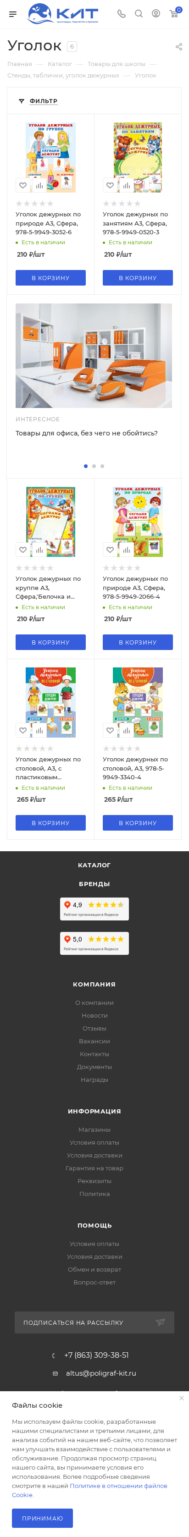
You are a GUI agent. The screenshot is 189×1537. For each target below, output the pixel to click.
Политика (94, 1193)
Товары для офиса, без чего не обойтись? (87, 433)
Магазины (94, 1129)
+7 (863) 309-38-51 (96, 1355)
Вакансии (94, 1041)
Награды (94, 1079)
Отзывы (94, 1028)
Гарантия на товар (94, 1168)
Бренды (94, 883)
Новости (95, 1015)
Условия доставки (94, 1155)
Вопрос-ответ (94, 1282)
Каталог (94, 865)
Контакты (94, 1054)
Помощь (95, 1225)
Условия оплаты (94, 1142)
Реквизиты (94, 1180)
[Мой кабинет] (156, 14)
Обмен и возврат (94, 1269)
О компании (94, 1002)
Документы (94, 1066)
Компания (94, 984)
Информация (95, 1111)
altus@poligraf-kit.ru (101, 1373)
